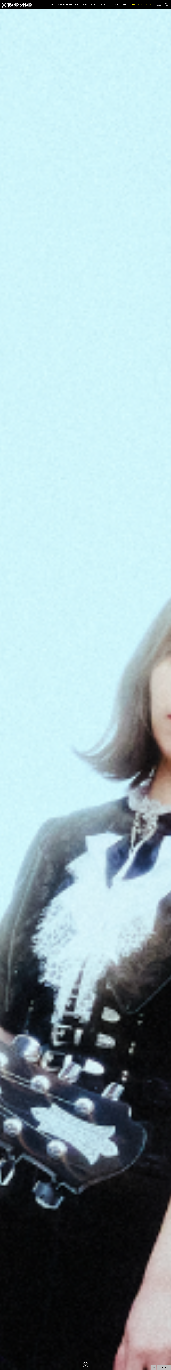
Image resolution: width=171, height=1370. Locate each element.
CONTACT (125, 4)
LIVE (76, 4)
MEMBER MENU (141, 4)
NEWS (69, 4)
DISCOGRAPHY (102, 4)
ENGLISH (163, 1367)
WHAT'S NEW (58, 4)
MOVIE (115, 4)
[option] (85, 685)
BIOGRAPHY (86, 4)
